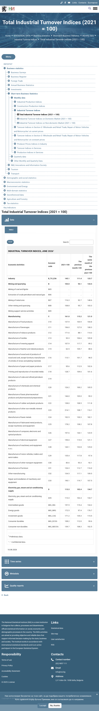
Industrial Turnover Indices (25, 39)
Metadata (14, 573)
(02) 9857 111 (61, 663)
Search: (66, 242)
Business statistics (42, 36)
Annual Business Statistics (22, 85)
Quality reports (17, 585)
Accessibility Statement (11, 671)
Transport (15, 174)
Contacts (82, 3)
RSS (52, 645)
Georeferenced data (15, 195)
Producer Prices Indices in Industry (32, 144)
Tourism (14, 169)
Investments (16, 89)
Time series (15, 561)
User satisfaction (58, 639)
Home (8, 36)
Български (92, 3)
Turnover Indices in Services (29, 148)
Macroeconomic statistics (18, 182)
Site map (54, 634)
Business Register (18, 77)
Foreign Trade (17, 81)
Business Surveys (18, 72)
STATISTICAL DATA (22, 36)
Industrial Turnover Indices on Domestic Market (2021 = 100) (45, 119)
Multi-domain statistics (17, 191)
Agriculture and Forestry (17, 199)
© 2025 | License (8, 682)
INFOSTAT (8, 64)
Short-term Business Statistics (66, 36)
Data (12, 220)
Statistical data (57, 628)
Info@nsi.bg (60, 672)
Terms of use (7, 660)
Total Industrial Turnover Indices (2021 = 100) (39, 114)
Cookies (5, 677)
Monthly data (88, 36)
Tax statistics (12, 203)
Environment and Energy (17, 186)
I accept (42, 705)
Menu (8, 57)
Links (74, 3)
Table (11, 230)
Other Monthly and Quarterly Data (28, 161)
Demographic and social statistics (21, 178)
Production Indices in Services (30, 152)
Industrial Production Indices (29, 102)
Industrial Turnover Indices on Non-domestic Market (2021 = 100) (47, 123)
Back (5, 595)
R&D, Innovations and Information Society (29, 165)
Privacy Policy (7, 665)
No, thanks (55, 705)
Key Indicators (10, 207)
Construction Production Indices (31, 106)
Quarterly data (20, 157)
